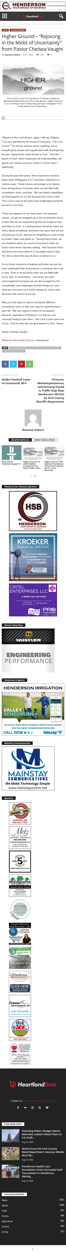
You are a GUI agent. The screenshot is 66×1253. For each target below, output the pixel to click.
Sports (5, 1205)
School (5, 1226)
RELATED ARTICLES (20, 440)
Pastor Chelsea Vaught (14, 351)
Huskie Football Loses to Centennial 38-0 (16, 381)
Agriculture (7, 1221)
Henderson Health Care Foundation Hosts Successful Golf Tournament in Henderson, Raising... (42, 1171)
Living (5, 1232)
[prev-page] (31, 476)
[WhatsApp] (29, 364)
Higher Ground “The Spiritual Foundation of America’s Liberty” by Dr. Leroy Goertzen (54, 465)
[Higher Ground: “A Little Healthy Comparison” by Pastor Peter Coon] (33, 452)
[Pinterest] (21, 364)
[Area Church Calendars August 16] (11, 452)
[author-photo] (33, 418)
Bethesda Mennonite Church (18, 340)
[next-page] (35, 476)
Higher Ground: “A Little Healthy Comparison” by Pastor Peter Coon (31, 464)
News (4, 1200)
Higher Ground (18, 30)
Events (5, 1216)
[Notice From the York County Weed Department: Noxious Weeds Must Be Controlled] (10, 1153)
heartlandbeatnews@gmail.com (39, 1101)
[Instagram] (33, 1108)
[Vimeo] (47, 1108)
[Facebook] (5, 364)
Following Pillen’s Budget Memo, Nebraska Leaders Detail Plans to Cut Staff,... (42, 1134)
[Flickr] (26, 1108)
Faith (12, 24)
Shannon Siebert (13, 54)
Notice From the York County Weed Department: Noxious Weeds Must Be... (43, 1152)
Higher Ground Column (49, 348)
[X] (13, 364)
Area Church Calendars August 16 (11, 462)
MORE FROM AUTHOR (44, 440)
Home (4, 24)
